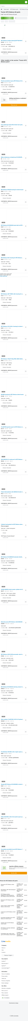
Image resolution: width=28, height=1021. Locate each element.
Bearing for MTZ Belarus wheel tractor (7, 885)
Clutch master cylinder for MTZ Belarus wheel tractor (7, 906)
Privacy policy (5, 976)
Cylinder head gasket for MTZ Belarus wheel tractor (13, 524)
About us (3, 947)
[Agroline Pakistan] (8, 2)
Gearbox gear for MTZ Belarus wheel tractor (7, 923)
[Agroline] (1, 9)
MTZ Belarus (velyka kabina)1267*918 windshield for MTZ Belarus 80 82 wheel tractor (8, 895)
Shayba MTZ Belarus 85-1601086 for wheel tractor (13, 784)
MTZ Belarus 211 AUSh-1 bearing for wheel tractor (13, 326)
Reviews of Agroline (6, 980)
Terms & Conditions (6, 973)
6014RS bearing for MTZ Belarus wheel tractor (12, 394)
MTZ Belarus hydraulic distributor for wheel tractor (8, 928)
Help (3, 950)
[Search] (26, 6)
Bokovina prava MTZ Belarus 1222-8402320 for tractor (14, 621)
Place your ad (14, 105)
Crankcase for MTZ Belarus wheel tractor (8, 912)
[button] (26, 2)
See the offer (14, 873)
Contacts (3, 952)
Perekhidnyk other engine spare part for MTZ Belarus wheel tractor (8, 934)
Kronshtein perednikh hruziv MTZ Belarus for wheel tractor (8, 918)
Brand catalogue (5, 983)
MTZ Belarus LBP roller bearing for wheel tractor (8, 890)
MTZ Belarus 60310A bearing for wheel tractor (12, 189)
